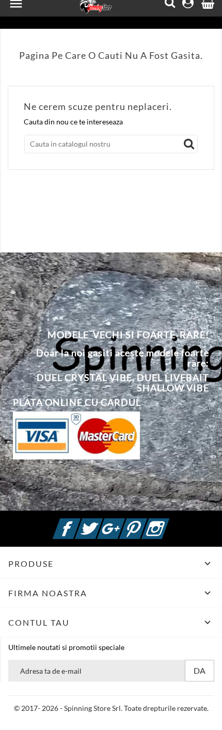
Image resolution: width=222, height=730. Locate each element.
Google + (123, 522)
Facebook (79, 522)
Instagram (167, 522)
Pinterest (145, 522)
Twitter (101, 522)
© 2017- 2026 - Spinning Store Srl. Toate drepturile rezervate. (111, 708)
